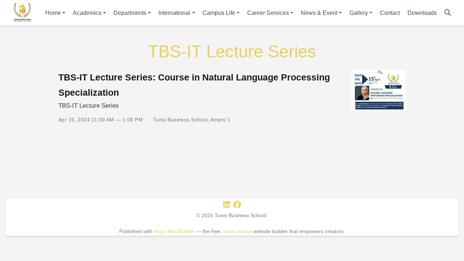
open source (237, 231)
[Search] (447, 13)
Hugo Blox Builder (174, 231)
